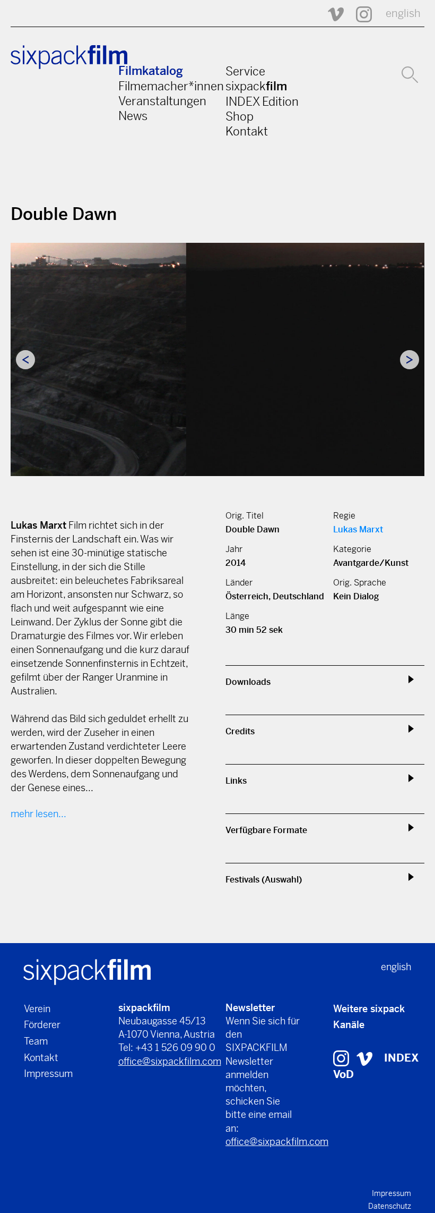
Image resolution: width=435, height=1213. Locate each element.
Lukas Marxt (358, 529)
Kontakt (246, 131)
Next (409, 359)
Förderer (42, 1025)
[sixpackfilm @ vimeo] (364, 1058)
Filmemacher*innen (171, 86)
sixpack (256, 86)
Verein (37, 1009)
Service (245, 71)
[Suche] (410, 73)
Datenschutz (389, 1206)
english (403, 13)
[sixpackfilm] (87, 971)
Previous (25, 359)
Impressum (48, 1073)
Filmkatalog (150, 71)
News (132, 115)
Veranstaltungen (162, 101)
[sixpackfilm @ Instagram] (359, 13)
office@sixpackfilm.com (169, 1061)
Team (36, 1041)
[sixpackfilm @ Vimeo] (331, 13)
